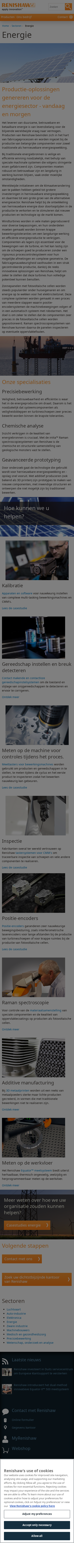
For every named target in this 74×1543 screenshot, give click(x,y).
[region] (37, 1501)
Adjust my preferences (37, 1514)
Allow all (36, 1536)
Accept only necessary (37, 1525)
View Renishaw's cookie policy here (32, 1506)
